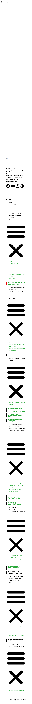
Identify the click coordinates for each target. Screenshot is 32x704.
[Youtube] (13, 186)
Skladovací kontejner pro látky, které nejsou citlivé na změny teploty (17, 430)
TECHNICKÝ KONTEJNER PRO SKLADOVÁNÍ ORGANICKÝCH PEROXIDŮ (16, 410)
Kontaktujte (12, 207)
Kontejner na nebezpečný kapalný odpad (15, 508)
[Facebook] (8, 186)
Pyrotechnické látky (14, 580)
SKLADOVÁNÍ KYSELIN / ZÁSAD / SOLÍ (15, 420)
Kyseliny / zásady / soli (15, 578)
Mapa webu (12, 219)
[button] (16, 241)
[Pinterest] (22, 186)
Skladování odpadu (14, 582)
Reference (11, 217)
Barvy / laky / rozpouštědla (16, 576)
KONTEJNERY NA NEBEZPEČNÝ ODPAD (14, 503)
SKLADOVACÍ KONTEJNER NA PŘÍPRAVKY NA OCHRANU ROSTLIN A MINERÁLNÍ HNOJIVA (15, 498)
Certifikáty (12, 209)
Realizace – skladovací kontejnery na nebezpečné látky (17, 214)
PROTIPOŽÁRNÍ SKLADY (15, 355)
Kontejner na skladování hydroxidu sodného (15, 436)
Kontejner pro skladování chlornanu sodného (15, 425)
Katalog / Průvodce (14, 204)
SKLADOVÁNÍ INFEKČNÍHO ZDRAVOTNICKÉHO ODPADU (16, 567)
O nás (10, 202)
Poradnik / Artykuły (14, 211)
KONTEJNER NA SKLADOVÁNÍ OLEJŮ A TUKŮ (14, 415)
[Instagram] (17, 186)
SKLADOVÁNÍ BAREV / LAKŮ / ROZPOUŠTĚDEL (16, 283)
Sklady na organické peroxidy (16, 585)
